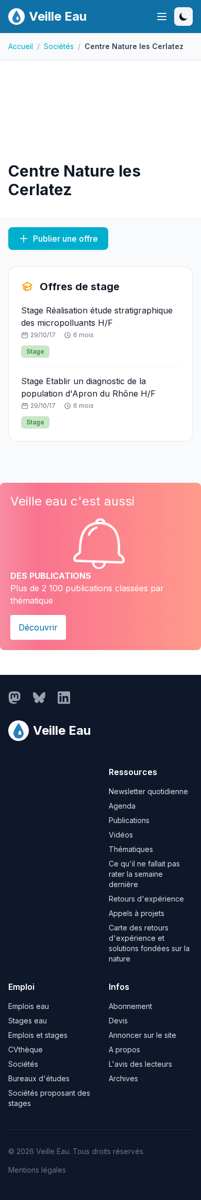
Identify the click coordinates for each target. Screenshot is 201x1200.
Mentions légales (37, 1169)
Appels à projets (136, 913)
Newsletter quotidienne (148, 791)
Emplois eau (28, 1006)
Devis (118, 1020)
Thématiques (131, 849)
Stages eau (27, 1020)
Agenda (122, 805)
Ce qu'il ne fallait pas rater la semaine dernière (144, 874)
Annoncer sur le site (142, 1035)
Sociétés (59, 46)
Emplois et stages (38, 1035)
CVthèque (25, 1049)
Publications (129, 820)
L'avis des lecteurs (140, 1064)
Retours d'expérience (146, 898)
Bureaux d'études (39, 1078)
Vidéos (121, 834)
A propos (124, 1049)
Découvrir (38, 627)
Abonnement (130, 1006)
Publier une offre (65, 238)
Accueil (20, 46)
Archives (123, 1078)
